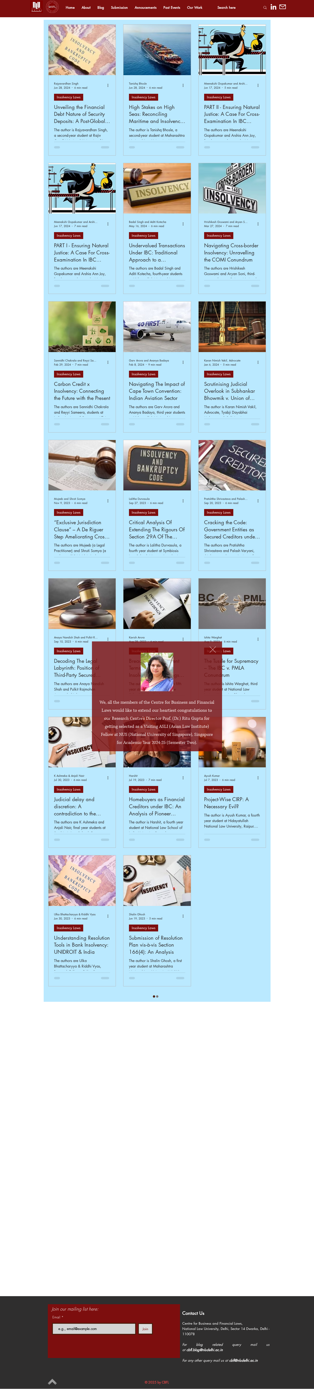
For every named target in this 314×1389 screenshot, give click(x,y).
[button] (212, 649)
